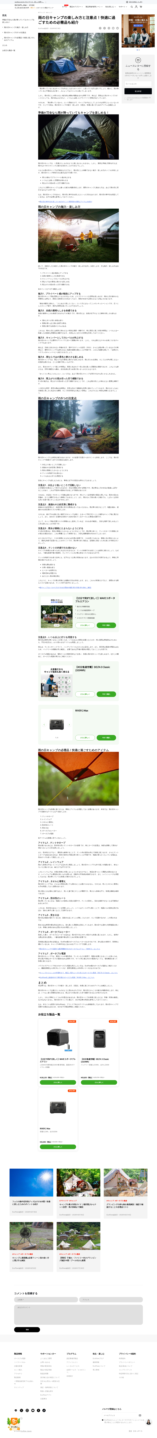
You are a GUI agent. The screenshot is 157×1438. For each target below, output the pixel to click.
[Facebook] (38, 1410)
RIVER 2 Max (45, 1128)
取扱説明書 (44, 1374)
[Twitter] (21, 1410)
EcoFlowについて (99, 1366)
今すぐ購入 (106, 625)
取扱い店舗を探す (46, 1391)
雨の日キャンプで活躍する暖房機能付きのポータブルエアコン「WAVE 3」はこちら (70, 949)
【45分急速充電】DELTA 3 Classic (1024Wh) (95, 1060)
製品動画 (17, 1377)
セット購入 (18, 1370)
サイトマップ (19, 1387)
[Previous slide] (44, 612)
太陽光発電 (18, 1366)
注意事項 (43, 1399)
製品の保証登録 (46, 1370)
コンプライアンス (125, 1370)
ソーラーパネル (19, 1362)
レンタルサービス (73, 1366)
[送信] (131, 6)
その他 (121, 1377)
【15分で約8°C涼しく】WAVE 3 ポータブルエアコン (58, 1060)
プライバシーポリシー (134, 97)
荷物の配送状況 (46, 1366)
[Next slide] (69, 612)
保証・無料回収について (49, 1387)
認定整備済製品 (72, 1358)
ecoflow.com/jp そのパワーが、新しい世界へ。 (29, 2)
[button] (137, 49)
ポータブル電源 (19, 1358)
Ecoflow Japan (25, 1431)
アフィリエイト (72, 1362)
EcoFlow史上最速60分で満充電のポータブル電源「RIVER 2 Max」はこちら (67, 977)
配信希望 (138, 91)
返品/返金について (125, 1366)
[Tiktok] (44, 1410)
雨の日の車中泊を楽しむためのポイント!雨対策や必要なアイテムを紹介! (66, 202)
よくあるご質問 (46, 1358)
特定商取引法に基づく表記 (128, 1374)
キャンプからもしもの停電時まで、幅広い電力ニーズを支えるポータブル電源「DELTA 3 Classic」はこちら (79, 973)
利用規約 (145, 97)
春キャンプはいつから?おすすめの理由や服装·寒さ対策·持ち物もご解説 (65, 587)
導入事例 (96, 1370)
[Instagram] (27, 1410)
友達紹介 (70, 1376)
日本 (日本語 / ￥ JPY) (135, 2)
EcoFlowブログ (98, 1358)
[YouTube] (32, 1410)
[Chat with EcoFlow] (148, 1422)
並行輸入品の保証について (50, 1377)
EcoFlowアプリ (45, 1395)
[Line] (15, 1410)
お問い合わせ (45, 1362)
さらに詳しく (85, 625)
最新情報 (96, 1362)
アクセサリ (18, 1374)
